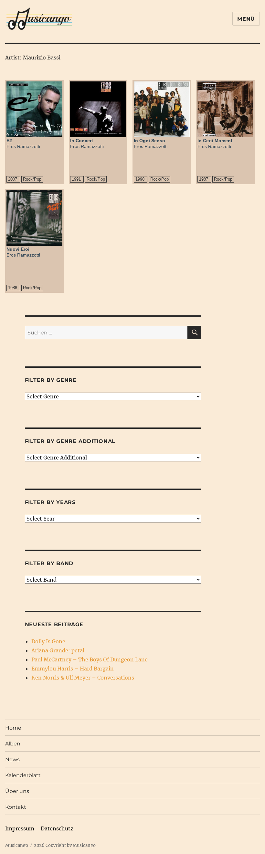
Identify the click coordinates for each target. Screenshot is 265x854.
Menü (246, 19)
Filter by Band (49, 563)
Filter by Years (50, 502)
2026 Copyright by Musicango (65, 845)
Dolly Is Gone (48, 641)
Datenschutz (57, 828)
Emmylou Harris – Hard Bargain (72, 668)
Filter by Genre (51, 380)
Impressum (19, 828)
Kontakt (15, 807)
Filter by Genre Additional (70, 441)
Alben (12, 744)
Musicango (16, 845)
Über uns (17, 791)
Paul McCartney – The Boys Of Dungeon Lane (89, 659)
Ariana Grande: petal (57, 650)
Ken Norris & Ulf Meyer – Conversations (82, 677)
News (12, 759)
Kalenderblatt (23, 775)
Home (13, 728)
